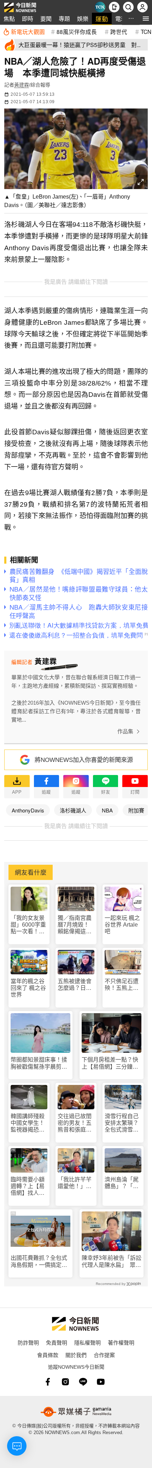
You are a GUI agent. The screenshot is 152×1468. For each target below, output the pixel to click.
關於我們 (76, 1354)
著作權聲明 (121, 1342)
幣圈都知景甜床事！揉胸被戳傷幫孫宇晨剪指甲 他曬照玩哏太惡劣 (39, 1063)
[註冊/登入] (142, 7)
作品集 (125, 731)
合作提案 (104, 1354)
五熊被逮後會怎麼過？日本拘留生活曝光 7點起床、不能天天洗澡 (76, 984)
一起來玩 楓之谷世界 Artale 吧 (122, 924)
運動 (101, 18)
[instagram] (65, 1382)
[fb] (48, 1382)
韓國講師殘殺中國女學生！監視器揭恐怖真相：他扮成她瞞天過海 (28, 1123)
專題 (64, 18)
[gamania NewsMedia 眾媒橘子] (76, 1412)
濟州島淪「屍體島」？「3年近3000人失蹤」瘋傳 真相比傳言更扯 (122, 1183)
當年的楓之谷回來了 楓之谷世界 (28, 988)
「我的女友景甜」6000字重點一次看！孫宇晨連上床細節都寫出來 (28, 925)
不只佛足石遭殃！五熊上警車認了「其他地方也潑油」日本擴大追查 (122, 984)
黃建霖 (21, 85)
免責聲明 (56, 1342)
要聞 (46, 18)
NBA (107, 810)
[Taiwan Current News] (100, 7)
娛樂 (82, 18)
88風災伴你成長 (77, 31)
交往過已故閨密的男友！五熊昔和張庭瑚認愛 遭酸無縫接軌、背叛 (75, 1123)
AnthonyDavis (28, 810)
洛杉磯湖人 (73, 810)
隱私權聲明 (87, 1342)
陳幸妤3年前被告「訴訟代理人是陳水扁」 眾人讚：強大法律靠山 (111, 1261)
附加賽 (136, 810)
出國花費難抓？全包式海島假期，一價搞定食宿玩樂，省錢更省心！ (39, 1261)
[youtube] (101, 1382)
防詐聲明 (28, 1342)
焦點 (9, 18)
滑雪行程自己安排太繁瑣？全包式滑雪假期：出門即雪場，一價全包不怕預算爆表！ (122, 1123)
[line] (83, 1382)
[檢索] (128, 7)
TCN (146, 31)
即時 (27, 18)
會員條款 (47, 1354)
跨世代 (118, 31)
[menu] (146, 18)
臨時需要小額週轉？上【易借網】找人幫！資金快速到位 (28, 1186)
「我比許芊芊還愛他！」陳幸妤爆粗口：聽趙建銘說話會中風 (75, 1183)
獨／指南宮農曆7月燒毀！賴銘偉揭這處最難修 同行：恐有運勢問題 (75, 925)
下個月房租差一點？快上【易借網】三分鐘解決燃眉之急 (110, 1063)
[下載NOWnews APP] (114, 7)
